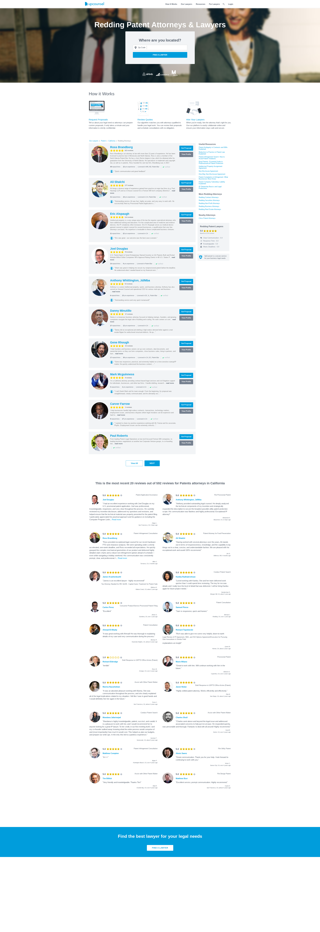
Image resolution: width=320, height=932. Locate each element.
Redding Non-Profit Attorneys (209, 203)
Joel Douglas (119, 248)
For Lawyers (214, 4)
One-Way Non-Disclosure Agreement (212, 174)
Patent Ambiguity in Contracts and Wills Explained (213, 148)
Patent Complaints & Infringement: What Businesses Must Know (213, 178)
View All (134, 463)
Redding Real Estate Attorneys (210, 209)
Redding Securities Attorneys (209, 200)
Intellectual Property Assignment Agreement (210, 167)
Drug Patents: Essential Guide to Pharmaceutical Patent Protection (211, 162)
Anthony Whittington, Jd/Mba (130, 280)
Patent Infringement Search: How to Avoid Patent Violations (212, 158)
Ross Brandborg (121, 147)
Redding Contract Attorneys (209, 197)
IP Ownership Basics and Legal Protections (210, 187)
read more (116, 292)
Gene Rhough (119, 342)
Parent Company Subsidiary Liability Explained (212, 183)
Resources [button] (200, 4)
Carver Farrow (120, 403)
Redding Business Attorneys (209, 206)
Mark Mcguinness (122, 374)
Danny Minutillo (120, 310)
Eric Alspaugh (119, 213)
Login (230, 4)
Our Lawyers (186, 4)
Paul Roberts (119, 435)
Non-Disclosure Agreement (208, 171)
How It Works (171, 4)
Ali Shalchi (117, 182)
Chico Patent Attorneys (207, 218)
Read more (116, 519)
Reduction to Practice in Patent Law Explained (212, 153)
